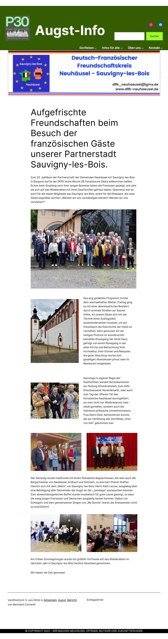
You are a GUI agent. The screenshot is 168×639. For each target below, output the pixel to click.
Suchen (154, 36)
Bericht (72, 600)
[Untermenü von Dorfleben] (96, 48)
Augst (62, 600)
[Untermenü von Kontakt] (162, 48)
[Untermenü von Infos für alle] (122, 48)
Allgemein (50, 600)
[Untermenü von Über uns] (143, 48)
